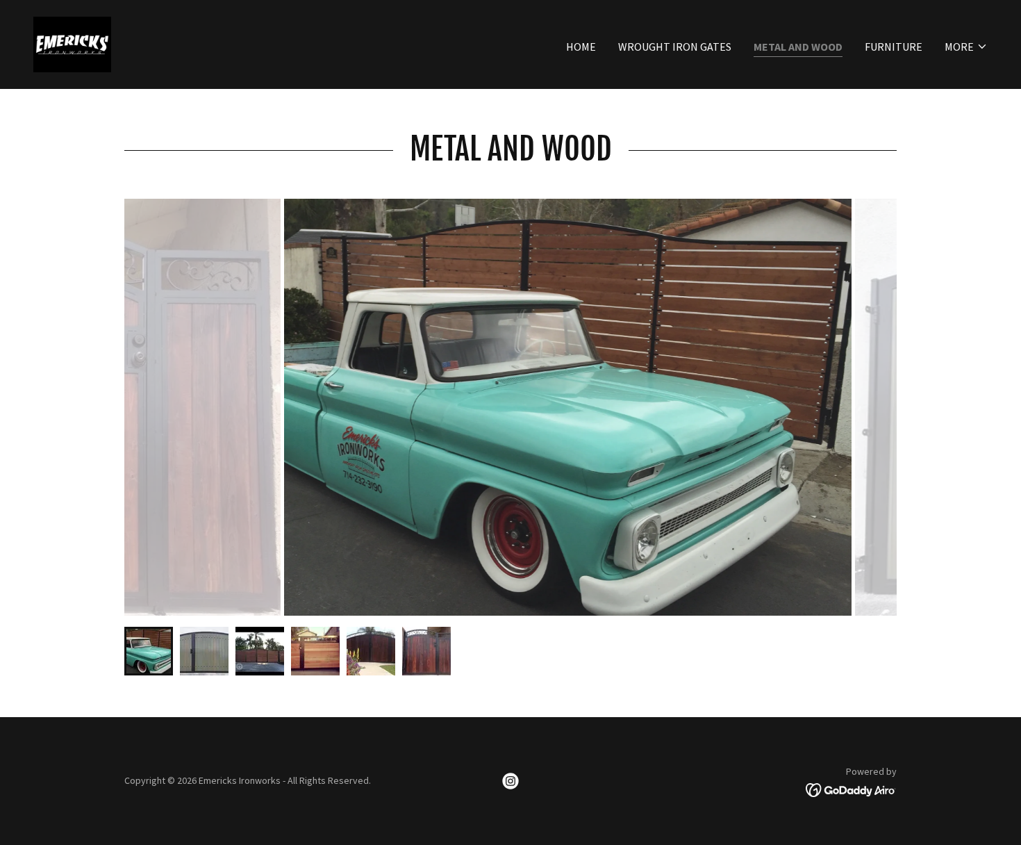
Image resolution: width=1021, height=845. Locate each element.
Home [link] (581, 47)
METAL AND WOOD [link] (798, 47)
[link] (72, 43)
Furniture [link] (893, 47)
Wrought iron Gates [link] (674, 47)
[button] (966, 46)
